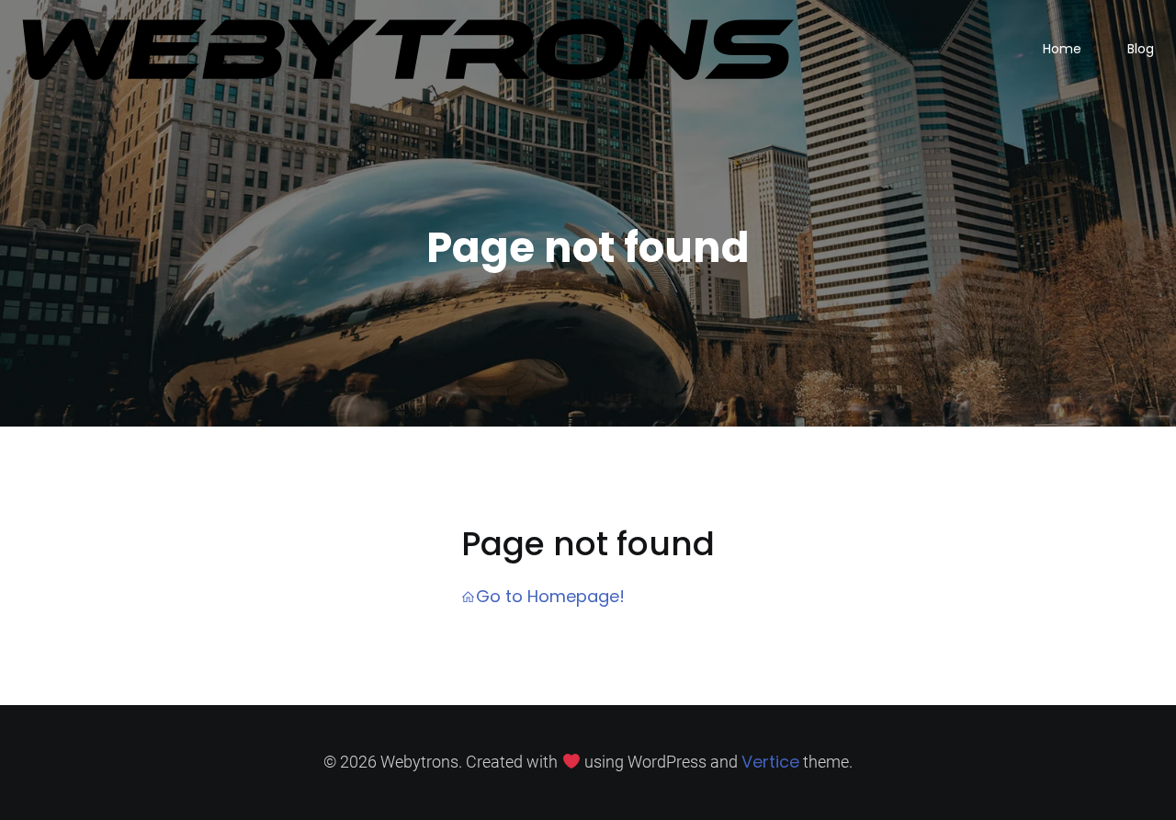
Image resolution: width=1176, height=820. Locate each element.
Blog (1140, 49)
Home (1062, 49)
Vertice (770, 761)
